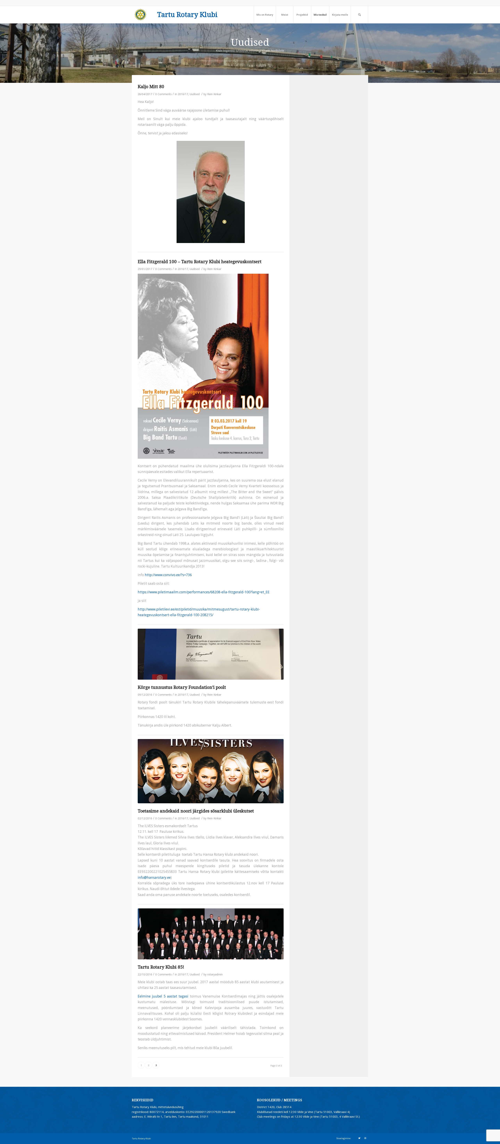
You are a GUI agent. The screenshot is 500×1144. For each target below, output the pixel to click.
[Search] (359, 14)
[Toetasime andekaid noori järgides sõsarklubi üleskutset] (211, 771)
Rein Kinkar (214, 94)
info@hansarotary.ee (154, 877)
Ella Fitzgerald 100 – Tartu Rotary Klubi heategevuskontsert (200, 261)
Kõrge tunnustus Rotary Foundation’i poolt (182, 687)
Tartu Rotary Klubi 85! (161, 967)
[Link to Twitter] (359, 1138)
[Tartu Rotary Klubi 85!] (211, 933)
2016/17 (183, 94)
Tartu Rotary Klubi (187, 15)
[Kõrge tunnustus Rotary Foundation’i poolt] (211, 654)
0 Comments (163, 94)
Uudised (195, 94)
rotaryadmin (215, 974)
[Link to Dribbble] (365, 1138)
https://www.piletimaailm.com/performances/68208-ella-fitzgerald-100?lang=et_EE (204, 592)
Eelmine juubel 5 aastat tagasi (163, 996)
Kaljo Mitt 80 (151, 86)
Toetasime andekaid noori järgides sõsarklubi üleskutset (196, 810)
